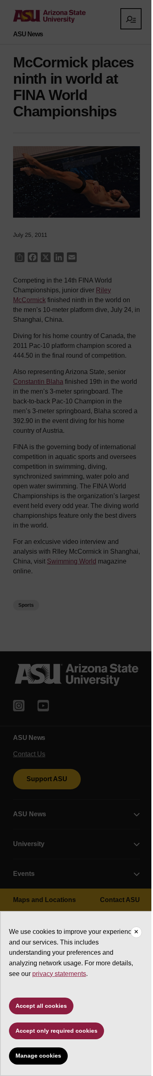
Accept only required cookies (57, 1030)
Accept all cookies (41, 1005)
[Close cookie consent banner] (136, 932)
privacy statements (59, 973)
